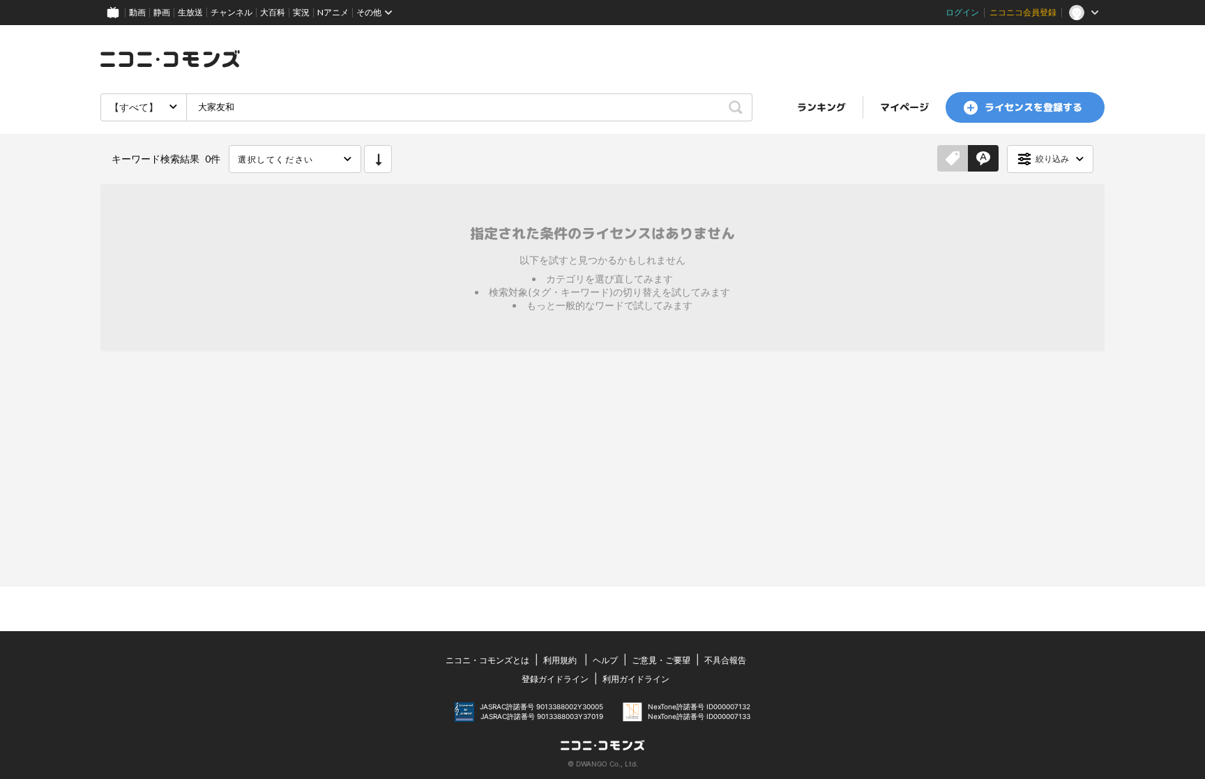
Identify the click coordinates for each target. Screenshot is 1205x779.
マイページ (904, 107)
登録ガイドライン (555, 679)
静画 (161, 12)
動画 (137, 12)
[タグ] (952, 159)
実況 (301, 12)
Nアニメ (333, 12)
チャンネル (231, 12)
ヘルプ (605, 660)
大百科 (272, 12)
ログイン (962, 12)
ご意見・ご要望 (661, 660)
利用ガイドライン (635, 679)
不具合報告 (725, 660)
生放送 (190, 12)
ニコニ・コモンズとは (487, 660)
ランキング (821, 107)
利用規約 (560, 660)
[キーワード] (983, 159)
